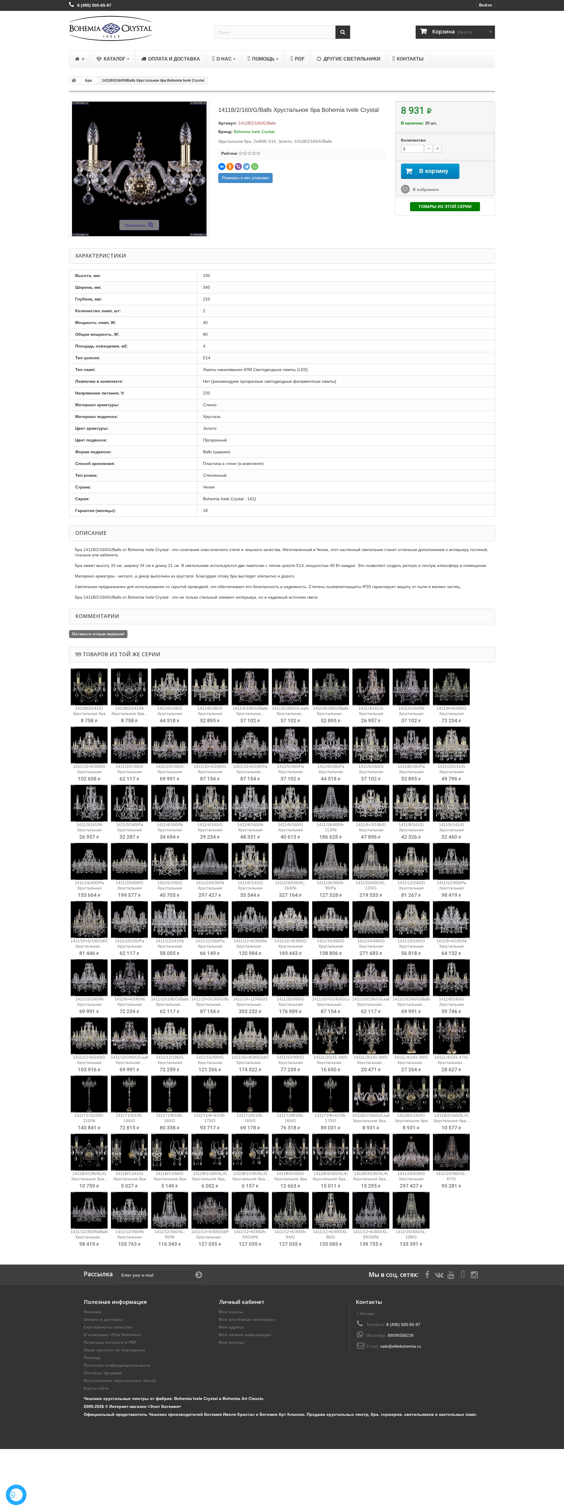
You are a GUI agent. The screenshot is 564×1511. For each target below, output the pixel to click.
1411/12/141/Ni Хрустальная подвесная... (170, 946)
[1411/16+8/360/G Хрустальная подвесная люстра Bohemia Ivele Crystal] (290, 919)
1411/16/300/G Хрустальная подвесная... (210, 1062)
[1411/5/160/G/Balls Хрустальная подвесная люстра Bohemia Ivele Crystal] (250, 687)
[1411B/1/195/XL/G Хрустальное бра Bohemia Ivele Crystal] (250, 1152)
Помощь (92, 1357)
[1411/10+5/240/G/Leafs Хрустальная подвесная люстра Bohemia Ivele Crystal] (330, 977)
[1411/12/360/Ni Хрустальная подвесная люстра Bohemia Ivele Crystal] (129, 1210)
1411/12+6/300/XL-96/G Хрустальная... (330, 1237)
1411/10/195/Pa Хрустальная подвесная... (129, 946)
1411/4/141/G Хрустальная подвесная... (210, 829)
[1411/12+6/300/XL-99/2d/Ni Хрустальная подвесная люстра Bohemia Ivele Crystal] (371, 1210)
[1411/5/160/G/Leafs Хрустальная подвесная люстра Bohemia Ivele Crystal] (290, 687)
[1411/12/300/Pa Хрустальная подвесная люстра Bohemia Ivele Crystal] (451, 861)
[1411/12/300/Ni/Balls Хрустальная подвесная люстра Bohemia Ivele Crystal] (89, 1210)
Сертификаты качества (108, 1327)
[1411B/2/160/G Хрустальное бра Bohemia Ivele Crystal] (411, 1094)
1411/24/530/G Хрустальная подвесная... (411, 1178)
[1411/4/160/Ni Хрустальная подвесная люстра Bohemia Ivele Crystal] (169, 803)
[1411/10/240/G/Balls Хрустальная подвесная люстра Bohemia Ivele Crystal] (411, 977)
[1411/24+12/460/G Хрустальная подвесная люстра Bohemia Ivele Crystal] (250, 977)
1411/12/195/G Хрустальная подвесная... (170, 1062)
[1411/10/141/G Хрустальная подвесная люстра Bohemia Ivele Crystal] (451, 745)
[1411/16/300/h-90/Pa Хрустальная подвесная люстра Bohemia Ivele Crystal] (330, 861)
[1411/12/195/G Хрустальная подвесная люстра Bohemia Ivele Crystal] (169, 1036)
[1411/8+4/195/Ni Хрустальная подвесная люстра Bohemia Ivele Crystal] (451, 919)
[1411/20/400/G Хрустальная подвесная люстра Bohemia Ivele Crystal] (129, 861)
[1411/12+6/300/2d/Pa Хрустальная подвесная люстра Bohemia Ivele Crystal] (210, 1210)
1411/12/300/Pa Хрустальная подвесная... (451, 888)
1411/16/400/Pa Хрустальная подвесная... (89, 888)
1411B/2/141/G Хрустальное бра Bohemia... (89, 713)
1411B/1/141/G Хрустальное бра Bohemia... (129, 1178)
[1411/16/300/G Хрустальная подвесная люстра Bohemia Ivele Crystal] (210, 1036)
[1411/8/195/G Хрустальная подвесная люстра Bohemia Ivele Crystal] (210, 687)
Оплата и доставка (103, 1319)
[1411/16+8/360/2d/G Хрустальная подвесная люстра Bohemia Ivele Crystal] (250, 1036)
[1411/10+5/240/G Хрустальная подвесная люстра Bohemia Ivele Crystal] (210, 745)
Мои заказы (231, 1311)
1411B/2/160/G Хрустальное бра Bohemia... (411, 1120)
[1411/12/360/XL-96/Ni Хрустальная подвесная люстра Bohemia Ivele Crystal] (169, 1210)
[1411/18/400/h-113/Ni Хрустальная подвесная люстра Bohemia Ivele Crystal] (330, 803)
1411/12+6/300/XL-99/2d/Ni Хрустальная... (371, 1237)
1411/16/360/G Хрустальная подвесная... (331, 946)
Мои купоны (231, 1342)
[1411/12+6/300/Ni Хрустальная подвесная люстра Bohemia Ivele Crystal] (250, 919)
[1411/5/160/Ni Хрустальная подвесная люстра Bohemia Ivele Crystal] (411, 687)
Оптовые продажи (103, 1373)
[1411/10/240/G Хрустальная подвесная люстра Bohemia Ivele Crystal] (169, 745)
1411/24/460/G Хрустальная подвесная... (371, 946)
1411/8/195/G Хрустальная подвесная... (210, 713)
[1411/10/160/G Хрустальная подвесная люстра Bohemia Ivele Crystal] (411, 919)
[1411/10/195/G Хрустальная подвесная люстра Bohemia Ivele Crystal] (129, 745)
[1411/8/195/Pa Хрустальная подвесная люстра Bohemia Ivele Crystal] (411, 745)
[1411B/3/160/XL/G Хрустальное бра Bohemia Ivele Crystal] (330, 1152)
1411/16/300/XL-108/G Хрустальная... (411, 1237)
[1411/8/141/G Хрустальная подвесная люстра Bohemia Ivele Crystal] (411, 803)
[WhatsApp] (254, 166)
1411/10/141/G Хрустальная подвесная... (451, 771)
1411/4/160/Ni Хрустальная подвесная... (170, 829)
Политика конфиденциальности (117, 1365)
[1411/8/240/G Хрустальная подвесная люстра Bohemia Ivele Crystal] (451, 977)
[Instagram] (474, 1274)
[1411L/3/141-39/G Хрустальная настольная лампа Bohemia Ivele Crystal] (371, 1036)
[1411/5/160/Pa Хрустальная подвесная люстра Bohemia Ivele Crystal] (290, 745)
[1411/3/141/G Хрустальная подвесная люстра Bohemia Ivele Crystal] (371, 687)
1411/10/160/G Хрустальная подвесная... (411, 946)
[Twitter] (439, 1274)
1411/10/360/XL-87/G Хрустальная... (451, 1178)
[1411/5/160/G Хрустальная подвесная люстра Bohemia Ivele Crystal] (371, 745)
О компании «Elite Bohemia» (113, 1334)
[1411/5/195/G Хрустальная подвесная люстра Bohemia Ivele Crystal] (169, 861)
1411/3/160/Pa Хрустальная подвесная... (129, 829)
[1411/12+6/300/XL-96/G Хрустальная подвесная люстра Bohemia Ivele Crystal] (330, 1210)
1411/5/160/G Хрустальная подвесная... (371, 771)
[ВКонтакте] (221, 166)
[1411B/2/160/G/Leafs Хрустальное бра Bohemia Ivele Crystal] (371, 1094)
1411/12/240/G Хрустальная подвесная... (411, 888)
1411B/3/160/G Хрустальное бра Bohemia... (290, 1178)
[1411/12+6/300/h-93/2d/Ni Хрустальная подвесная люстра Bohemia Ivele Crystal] (250, 1210)
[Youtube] (450, 1274)
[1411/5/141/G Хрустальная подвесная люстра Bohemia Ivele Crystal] (451, 803)
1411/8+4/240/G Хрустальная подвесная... (451, 713)
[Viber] (238, 166)
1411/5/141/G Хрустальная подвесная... (451, 829)
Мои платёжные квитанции (247, 1319)
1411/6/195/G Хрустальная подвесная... (169, 713)
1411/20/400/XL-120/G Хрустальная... (370, 888)
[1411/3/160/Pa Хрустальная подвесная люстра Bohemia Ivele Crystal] (129, 803)
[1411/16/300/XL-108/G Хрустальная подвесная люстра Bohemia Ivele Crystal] (411, 1210)
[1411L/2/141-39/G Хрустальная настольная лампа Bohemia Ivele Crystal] (330, 1036)
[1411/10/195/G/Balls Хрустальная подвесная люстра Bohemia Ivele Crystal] (169, 977)
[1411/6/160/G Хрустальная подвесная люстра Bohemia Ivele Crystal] (290, 803)
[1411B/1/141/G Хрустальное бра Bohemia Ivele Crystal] (129, 1152)
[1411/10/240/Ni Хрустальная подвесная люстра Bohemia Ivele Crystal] (89, 977)
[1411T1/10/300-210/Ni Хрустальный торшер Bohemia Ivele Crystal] (89, 1094)
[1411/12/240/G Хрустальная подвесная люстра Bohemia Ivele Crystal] (411, 861)
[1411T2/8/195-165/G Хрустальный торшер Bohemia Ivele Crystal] (290, 1094)
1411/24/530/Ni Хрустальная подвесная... (210, 888)
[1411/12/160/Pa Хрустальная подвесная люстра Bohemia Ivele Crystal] (210, 919)
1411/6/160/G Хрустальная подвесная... (290, 829)
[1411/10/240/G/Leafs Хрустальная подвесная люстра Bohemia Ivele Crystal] (129, 1036)
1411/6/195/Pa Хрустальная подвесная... (330, 771)
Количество (413, 140)
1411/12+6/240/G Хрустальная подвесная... (89, 1062)
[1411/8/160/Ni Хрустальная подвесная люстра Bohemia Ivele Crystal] (250, 803)
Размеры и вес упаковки (245, 177)
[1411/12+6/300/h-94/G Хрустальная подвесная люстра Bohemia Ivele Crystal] (290, 1210)
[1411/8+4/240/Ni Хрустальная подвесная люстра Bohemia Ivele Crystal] (129, 977)
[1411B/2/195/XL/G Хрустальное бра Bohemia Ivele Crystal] (89, 1152)
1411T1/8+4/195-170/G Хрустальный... (210, 1120)
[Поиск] (342, 32)
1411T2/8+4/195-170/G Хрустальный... (331, 1120)
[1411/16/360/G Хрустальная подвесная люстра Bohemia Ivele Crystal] (330, 919)
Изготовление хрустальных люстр (120, 1380)
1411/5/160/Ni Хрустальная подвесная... (411, 713)
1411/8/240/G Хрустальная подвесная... (451, 1004)
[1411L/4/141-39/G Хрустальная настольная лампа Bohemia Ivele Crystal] (411, 1036)
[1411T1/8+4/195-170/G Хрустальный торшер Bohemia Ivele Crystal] (210, 1094)
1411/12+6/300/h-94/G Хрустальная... (290, 1237)
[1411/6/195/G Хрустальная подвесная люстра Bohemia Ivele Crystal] (169, 687)
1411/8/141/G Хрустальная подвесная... (411, 829)
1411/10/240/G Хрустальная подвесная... (170, 771)
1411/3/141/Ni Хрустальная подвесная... (89, 829)
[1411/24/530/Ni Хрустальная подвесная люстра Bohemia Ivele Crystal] (210, 861)
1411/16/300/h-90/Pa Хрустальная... (331, 888)
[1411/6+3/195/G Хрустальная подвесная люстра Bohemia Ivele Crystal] (371, 803)
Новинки (93, 1311)
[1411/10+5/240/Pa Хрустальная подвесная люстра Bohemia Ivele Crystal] (250, 745)
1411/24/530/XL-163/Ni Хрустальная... (290, 888)
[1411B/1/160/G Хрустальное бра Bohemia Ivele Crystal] (169, 1152)
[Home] (73, 80)
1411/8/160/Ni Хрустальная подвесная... (250, 829)
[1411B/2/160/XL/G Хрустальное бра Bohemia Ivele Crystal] (451, 1094)
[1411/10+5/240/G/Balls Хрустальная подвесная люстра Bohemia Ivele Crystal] (210, 977)
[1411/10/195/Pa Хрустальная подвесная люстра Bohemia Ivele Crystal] (129, 919)
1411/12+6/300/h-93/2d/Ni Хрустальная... (250, 1237)
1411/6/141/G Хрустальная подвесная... (250, 888)
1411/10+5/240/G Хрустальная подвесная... (210, 771)
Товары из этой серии (444, 206)
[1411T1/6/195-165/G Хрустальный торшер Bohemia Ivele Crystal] (129, 1094)
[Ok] (199, 1274)
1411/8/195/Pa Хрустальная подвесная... (411, 771)
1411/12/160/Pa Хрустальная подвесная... (210, 946)
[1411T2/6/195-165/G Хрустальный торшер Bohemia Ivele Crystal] (250, 1094)
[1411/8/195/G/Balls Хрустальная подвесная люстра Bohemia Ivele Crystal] (330, 687)
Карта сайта (96, 1388)
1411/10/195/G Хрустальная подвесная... (129, 771)
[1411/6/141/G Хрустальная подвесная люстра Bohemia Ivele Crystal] (250, 861)
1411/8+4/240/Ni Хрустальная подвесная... (129, 1004)
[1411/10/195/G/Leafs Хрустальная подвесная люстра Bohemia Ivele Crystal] (371, 977)
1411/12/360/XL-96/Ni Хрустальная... (169, 1237)
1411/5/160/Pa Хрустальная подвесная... (290, 771)
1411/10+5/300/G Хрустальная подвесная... (89, 771)
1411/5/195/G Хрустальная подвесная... (169, 888)
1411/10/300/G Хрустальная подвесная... (290, 1062)
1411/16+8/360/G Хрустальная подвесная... (290, 946)
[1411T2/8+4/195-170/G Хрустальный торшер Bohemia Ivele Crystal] (330, 1094)
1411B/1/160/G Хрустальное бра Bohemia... (169, 1178)
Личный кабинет (241, 1301)
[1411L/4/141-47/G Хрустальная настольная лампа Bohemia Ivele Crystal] (451, 1036)
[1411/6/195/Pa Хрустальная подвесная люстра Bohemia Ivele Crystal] (330, 745)
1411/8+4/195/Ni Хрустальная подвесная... (451, 946)
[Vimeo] (463, 1274)
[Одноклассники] (230, 166)
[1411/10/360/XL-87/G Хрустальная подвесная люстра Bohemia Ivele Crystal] (451, 1152)
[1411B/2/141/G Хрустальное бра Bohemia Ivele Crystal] (89, 687)
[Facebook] (427, 1274)
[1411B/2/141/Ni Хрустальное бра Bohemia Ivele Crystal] (129, 687)
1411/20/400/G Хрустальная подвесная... (129, 888)
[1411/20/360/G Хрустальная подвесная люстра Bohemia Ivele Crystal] (290, 977)
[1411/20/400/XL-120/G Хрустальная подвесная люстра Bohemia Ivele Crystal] (371, 861)
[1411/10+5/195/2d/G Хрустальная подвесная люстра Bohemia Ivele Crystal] (89, 919)
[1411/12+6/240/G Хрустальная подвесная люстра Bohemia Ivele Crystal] (89, 1036)
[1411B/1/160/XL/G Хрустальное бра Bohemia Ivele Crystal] (210, 1152)
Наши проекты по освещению (115, 1350)
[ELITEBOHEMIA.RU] (137, 28)
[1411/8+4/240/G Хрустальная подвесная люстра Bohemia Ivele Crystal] (451, 687)
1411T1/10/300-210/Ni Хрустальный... (89, 1120)
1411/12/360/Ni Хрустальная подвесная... (129, 1237)
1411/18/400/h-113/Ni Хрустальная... (331, 829)
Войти (485, 5)
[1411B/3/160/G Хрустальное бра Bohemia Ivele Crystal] (290, 1152)
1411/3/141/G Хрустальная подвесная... (371, 713)
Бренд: (225, 131)
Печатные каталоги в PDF (110, 1342)
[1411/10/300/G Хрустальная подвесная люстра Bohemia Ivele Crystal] (290, 1036)
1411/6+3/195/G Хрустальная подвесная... (371, 829)
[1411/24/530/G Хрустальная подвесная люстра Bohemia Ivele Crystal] (411, 1152)
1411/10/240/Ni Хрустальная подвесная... (89, 1004)
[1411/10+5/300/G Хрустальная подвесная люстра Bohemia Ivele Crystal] (89, 745)
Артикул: (227, 123)
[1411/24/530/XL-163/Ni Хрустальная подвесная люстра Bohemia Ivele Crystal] (290, 861)
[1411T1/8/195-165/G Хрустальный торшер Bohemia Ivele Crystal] (169, 1094)
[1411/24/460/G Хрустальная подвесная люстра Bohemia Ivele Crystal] (371, 919)
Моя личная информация (245, 1334)
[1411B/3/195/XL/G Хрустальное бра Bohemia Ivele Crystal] (371, 1152)
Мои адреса (231, 1327)
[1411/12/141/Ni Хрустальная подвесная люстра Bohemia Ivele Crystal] (169, 919)
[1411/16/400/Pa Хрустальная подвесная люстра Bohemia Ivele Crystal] (89, 861)
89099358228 (401, 1335)
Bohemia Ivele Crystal (254, 131)
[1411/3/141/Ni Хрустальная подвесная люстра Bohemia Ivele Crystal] (89, 803)
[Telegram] (246, 166)
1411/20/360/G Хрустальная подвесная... (290, 1004)
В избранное (425, 189)
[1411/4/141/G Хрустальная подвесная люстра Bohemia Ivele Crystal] (210, 803)
